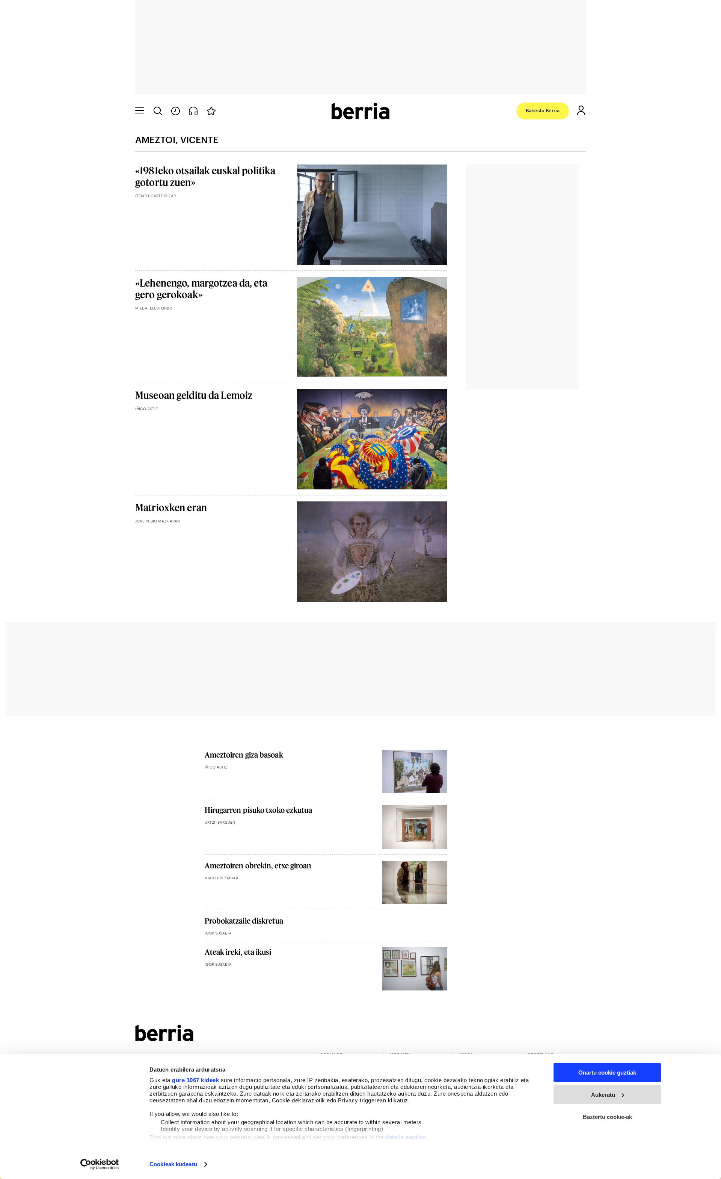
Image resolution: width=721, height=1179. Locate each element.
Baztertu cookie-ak (607, 1117)
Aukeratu (603, 1094)
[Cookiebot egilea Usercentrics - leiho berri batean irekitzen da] (100, 1164)
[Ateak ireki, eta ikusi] (414, 968)
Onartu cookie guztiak (607, 1072)
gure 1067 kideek (195, 1080)
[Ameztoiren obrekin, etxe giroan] (414, 882)
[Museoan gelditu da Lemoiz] (372, 439)
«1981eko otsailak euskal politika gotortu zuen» (205, 176)
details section (405, 1137)
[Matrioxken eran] (372, 551)
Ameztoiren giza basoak (244, 754)
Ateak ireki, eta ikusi (238, 951)
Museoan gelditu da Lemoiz (193, 395)
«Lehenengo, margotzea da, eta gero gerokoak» (201, 288)
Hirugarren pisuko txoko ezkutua (258, 809)
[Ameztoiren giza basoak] (414, 771)
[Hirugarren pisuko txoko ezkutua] (414, 826)
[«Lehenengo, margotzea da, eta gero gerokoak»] (372, 327)
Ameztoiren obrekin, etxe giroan (258, 865)
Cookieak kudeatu (173, 1164)
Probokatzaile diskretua (244, 920)
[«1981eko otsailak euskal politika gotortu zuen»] (372, 215)
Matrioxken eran (171, 507)
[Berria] (164, 1038)
